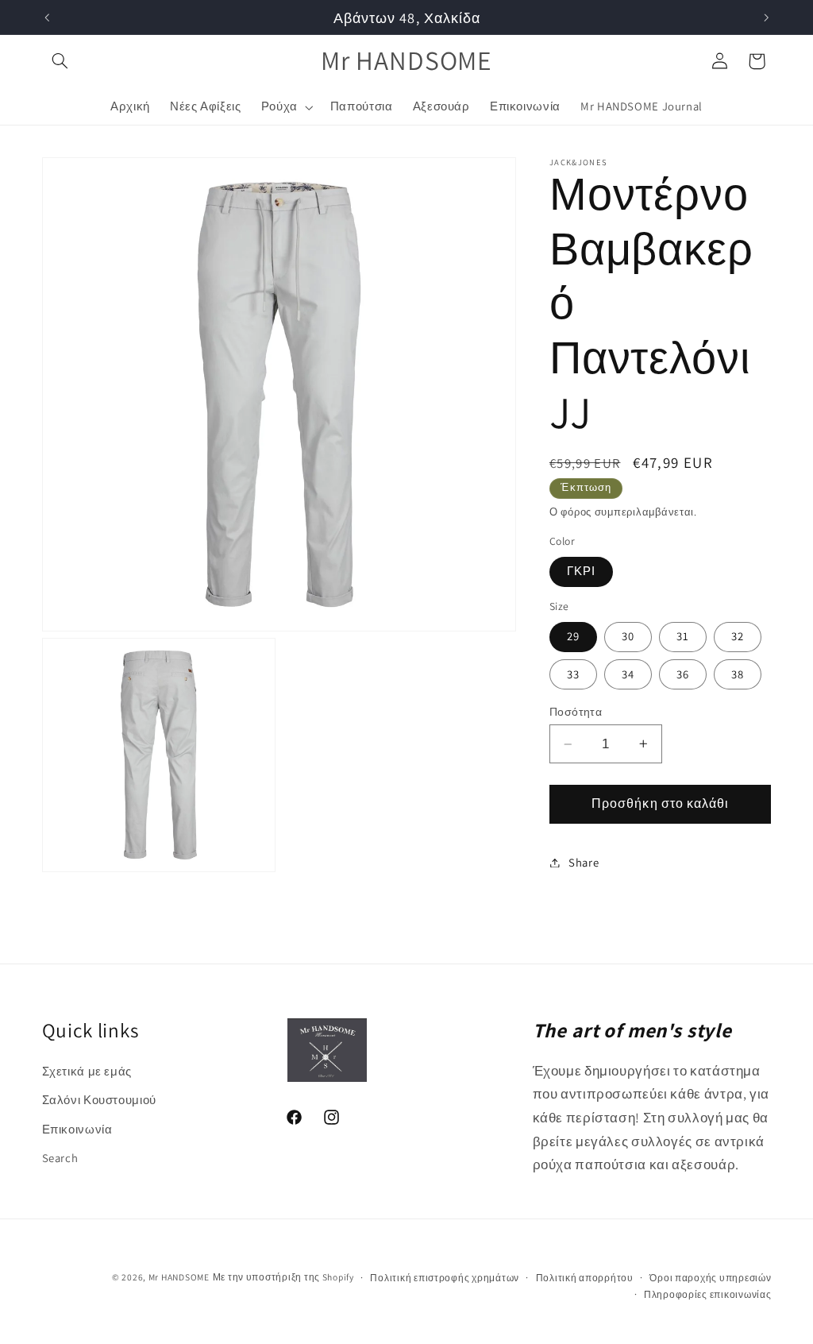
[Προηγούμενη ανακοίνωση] (46, 17)
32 (737, 635)
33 (573, 674)
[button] (60, 61)
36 (682, 674)
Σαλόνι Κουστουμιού (99, 1099)
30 (628, 635)
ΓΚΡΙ (581, 570)
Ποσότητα (575, 712)
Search (60, 1157)
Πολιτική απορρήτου (585, 1278)
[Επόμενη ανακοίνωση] (766, 17)
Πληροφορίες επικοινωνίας (708, 1294)
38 (737, 674)
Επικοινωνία (77, 1129)
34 (628, 674)
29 (573, 635)
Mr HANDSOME (179, 1277)
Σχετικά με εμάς (87, 1071)
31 (682, 635)
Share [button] (583, 862)
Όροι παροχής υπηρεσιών (710, 1278)
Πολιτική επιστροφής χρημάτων (444, 1278)
